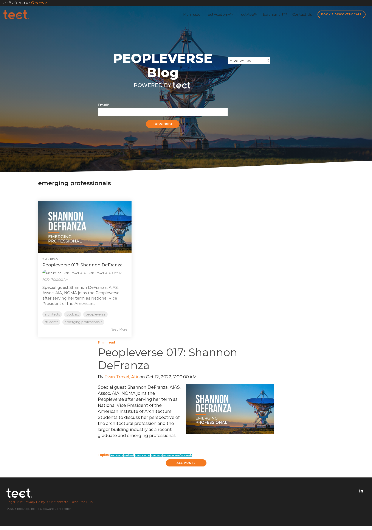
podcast (72, 314)
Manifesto (191, 14)
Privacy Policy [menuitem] (35, 502)
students (51, 322)
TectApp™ (248, 14)
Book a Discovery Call (341, 14)
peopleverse (95, 314)
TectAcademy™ (220, 14)
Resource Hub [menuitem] (82, 502)
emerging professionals (83, 322)
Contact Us (302, 14)
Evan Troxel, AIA (98, 273)
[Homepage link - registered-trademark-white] (19, 494)
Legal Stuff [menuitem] (14, 502)
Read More (118, 329)
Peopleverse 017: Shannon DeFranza (82, 264)
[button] (361, 491)
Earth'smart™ (275, 14)
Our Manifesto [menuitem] (57, 502)
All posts (186, 463)
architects (52, 314)
